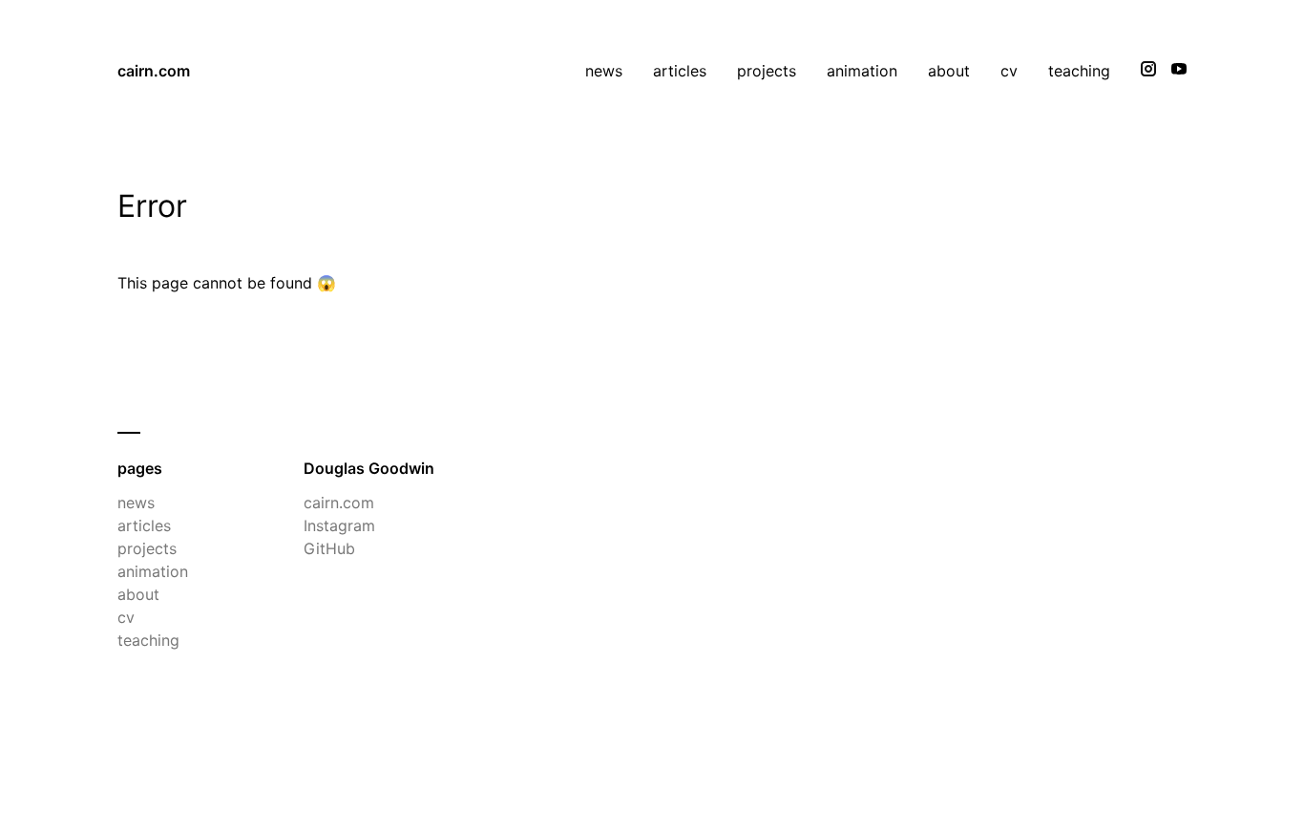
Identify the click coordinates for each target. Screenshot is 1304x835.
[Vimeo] (1179, 71)
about (949, 70)
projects (766, 70)
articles (679, 70)
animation (862, 70)
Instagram (339, 525)
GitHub (329, 548)
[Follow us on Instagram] (1148, 71)
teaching (1079, 70)
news (603, 70)
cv (1009, 70)
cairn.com (153, 70)
